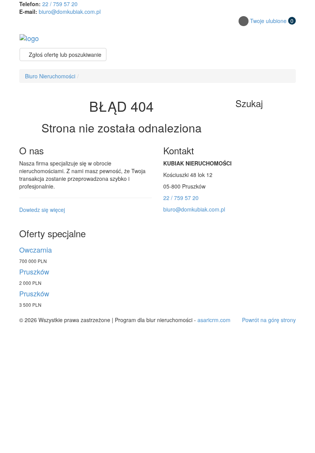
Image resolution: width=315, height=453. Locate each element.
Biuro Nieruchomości (50, 76)
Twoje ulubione (271, 21)
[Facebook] (244, 21)
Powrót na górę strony (269, 320)
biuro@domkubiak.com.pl (70, 11)
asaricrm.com (213, 320)
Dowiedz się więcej (42, 209)
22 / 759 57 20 (60, 4)
